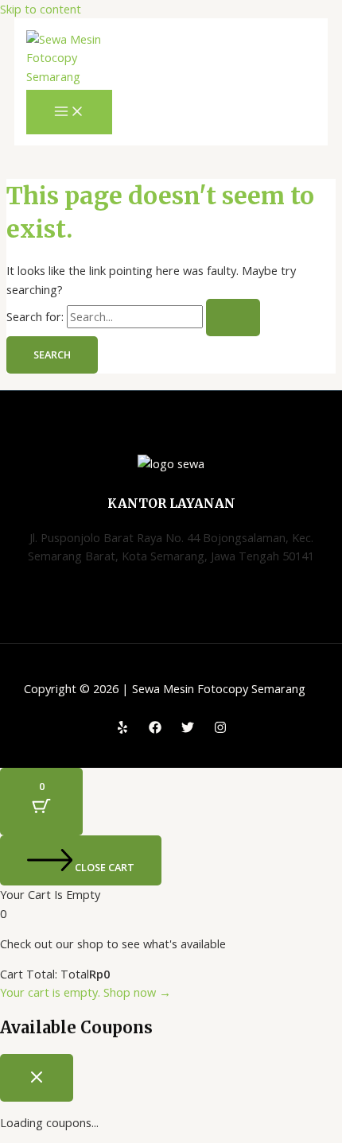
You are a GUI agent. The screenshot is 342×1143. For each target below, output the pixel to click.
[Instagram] (220, 729)
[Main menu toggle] (69, 112)
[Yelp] (122, 729)
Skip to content (40, 9)
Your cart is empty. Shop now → (85, 992)
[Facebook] (155, 729)
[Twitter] (187, 729)
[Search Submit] (233, 317)
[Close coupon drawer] (36, 1078)
